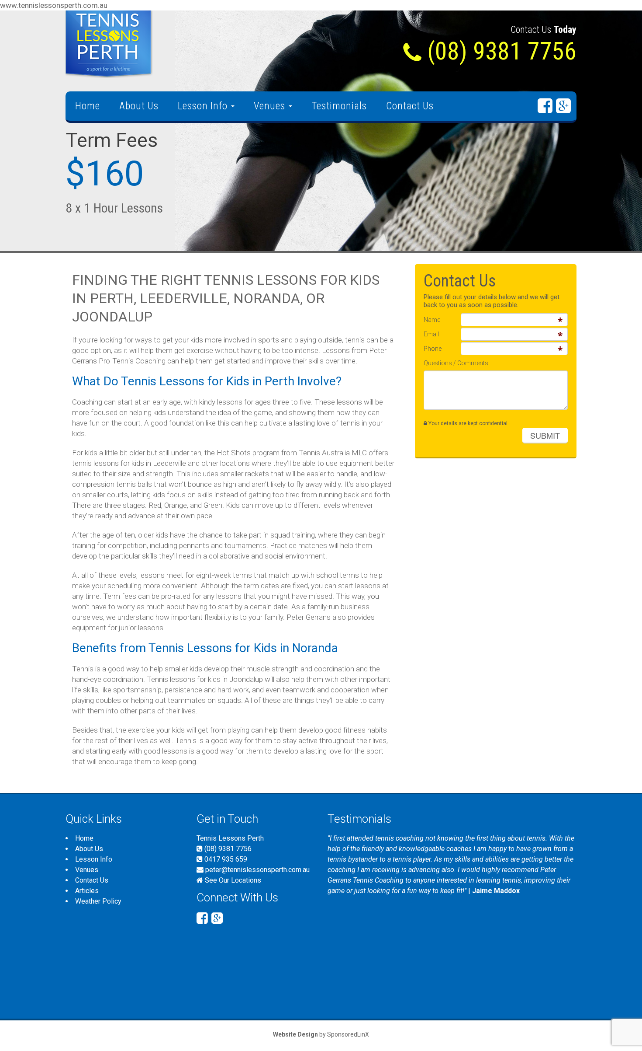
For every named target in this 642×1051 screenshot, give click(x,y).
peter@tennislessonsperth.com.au (257, 870)
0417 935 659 (225, 859)
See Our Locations (233, 880)
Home (87, 106)
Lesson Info (204, 106)
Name (432, 319)
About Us (139, 106)
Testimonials (339, 106)
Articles (87, 891)
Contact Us (410, 106)
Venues (271, 106)
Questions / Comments (456, 363)
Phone (433, 348)
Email (431, 334)
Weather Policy (98, 901)
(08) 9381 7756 (227, 849)
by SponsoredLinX (321, 1034)
